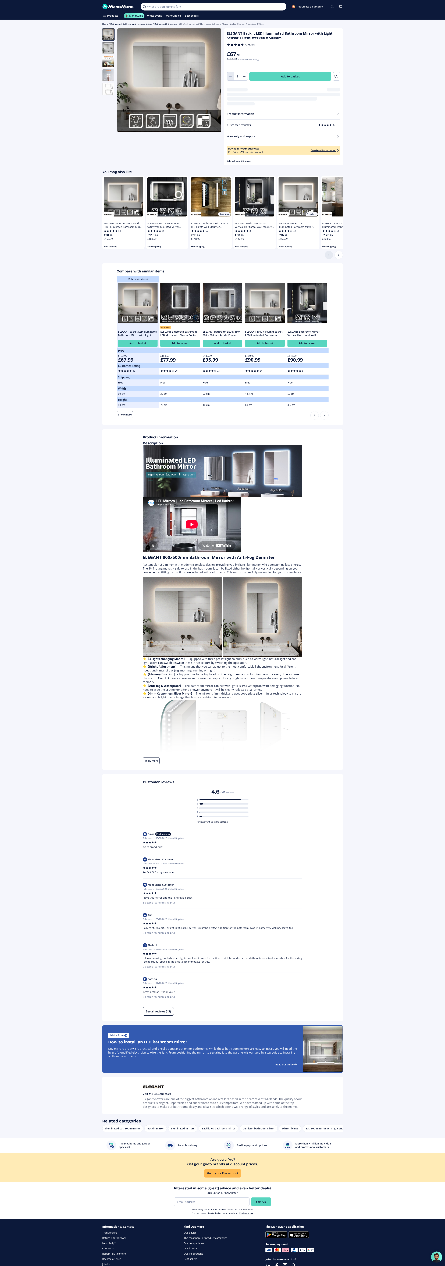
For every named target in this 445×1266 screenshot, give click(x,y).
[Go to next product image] (214, 81)
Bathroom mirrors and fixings (137, 23)
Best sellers (190, 1259)
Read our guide (284, 1064)
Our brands (190, 1248)
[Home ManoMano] (119, 6)
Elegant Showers (242, 160)
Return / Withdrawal (114, 1238)
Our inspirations (193, 1253)
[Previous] (314, 415)
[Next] (338, 255)
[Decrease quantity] (230, 76)
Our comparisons (194, 1243)
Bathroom (115, 23)
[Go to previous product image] (124, 81)
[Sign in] (332, 6)
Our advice (190, 1232)
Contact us (108, 1248)
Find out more (246, 1213)
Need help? (109, 1243)
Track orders (109, 1232)
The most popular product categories (205, 1238)
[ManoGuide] (436, 1257)
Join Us (106, 1264)
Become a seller (111, 1259)
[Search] (144, 6)
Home (105, 23)
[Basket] (340, 6)
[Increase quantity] (244, 76)
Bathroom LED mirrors (165, 23)
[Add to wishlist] (336, 76)
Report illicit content (114, 1253)
